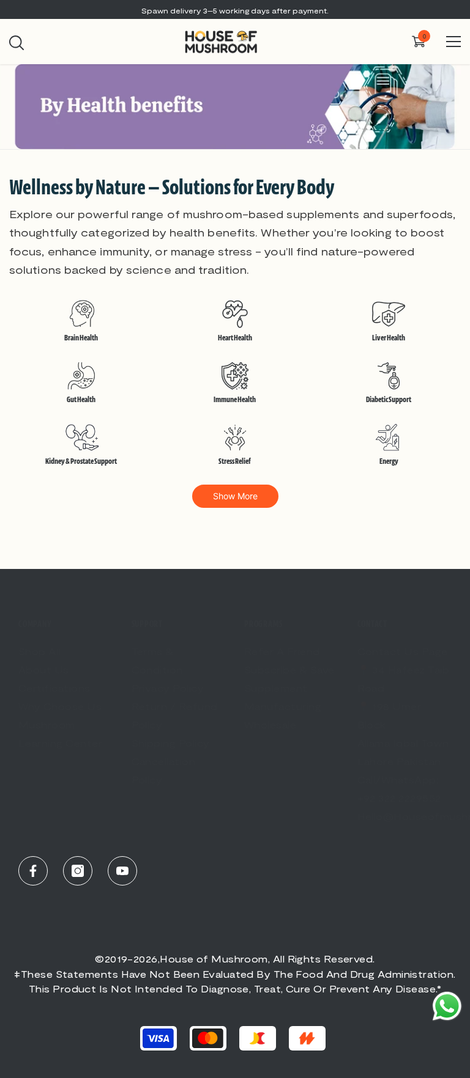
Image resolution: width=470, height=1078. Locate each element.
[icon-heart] (234, 316)
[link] (235, 106)
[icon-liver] (389, 316)
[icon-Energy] (389, 440)
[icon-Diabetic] (389, 378)
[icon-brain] (81, 316)
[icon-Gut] (81, 378)
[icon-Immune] (234, 378)
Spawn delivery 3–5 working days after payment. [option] (235, 10)
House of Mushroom (214, 958)
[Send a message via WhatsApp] (447, 1006)
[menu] (453, 41)
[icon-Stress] (234, 440)
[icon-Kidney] (81, 440)
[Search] (16, 42)
